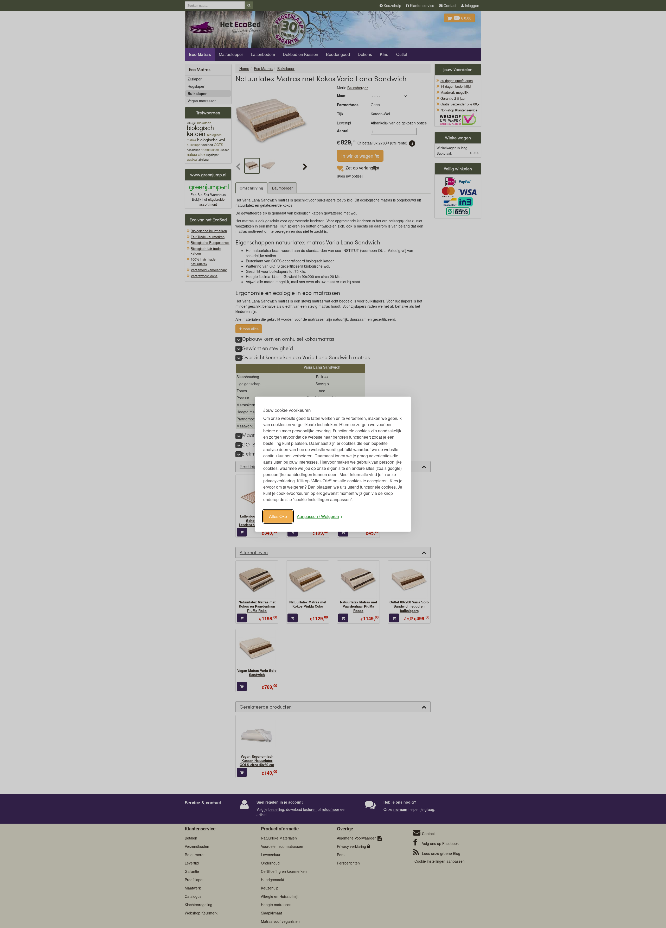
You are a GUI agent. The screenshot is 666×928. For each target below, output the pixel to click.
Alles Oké (278, 516)
